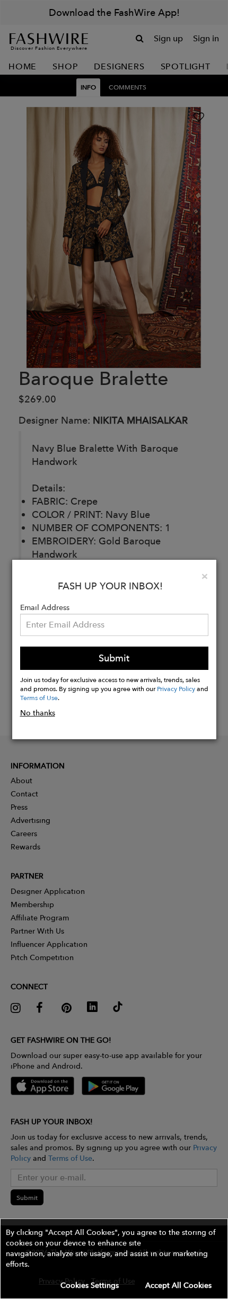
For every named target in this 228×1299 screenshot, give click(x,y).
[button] (114, 1259)
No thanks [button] (37, 713)
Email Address (44, 607)
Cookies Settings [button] (89, 1285)
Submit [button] (114, 658)
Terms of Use (39, 697)
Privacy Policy (176, 688)
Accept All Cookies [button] (178, 1285)
